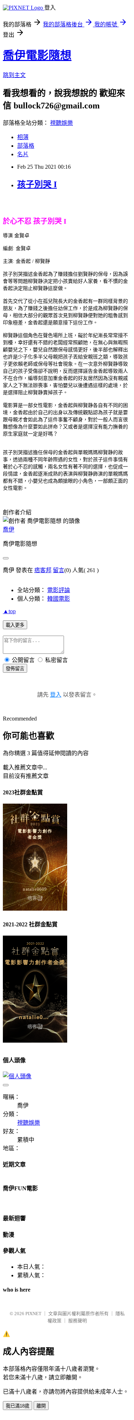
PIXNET (33, 1313)
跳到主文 (14, 75)
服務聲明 (77, 1320)
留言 (58, 570)
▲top (9, 611)
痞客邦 (42, 570)
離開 (41, 1406)
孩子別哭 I (37, 184)
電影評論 (58, 590)
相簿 (23, 137)
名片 (23, 154)
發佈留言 (15, 668)
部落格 (25, 146)
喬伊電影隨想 (37, 55)
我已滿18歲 (17, 1406)
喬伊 (8, 529)
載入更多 (15, 625)
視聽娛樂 (61, 123)
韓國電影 (58, 599)
